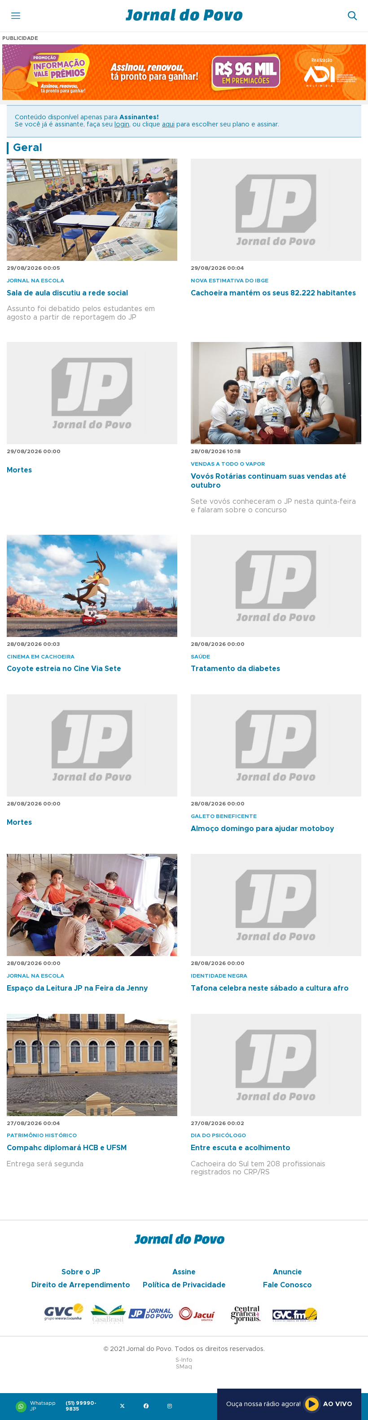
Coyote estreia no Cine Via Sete (64, 668)
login (121, 124)
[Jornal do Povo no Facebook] (147, 1406)
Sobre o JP (81, 1272)
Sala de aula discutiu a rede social (67, 293)
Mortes (19, 470)
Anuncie (287, 1272)
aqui (168, 124)
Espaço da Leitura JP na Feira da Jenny (77, 988)
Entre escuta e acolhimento (240, 1148)
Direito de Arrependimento (80, 1285)
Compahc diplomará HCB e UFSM (67, 1148)
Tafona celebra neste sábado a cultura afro (270, 988)
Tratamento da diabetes (235, 668)
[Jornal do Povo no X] (124, 1406)
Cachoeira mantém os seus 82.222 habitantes (273, 293)
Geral (27, 148)
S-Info (184, 1360)
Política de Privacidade (184, 1285)
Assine (184, 1272)
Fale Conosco (287, 1285)
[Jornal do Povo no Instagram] (171, 1406)
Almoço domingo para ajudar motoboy (262, 828)
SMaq (184, 1367)
